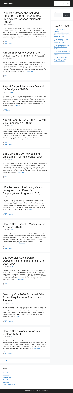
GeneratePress (44, 390)
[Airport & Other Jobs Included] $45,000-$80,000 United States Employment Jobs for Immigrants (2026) (22, 17)
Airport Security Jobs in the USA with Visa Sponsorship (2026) (25, 121)
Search (56, 12)
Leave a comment (8, 43)
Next (8, 361)
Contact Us (6, 375)
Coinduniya (8, 3)
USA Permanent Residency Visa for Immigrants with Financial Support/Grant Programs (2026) (23, 190)
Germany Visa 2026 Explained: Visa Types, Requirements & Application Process (23, 297)
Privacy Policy (7, 377)
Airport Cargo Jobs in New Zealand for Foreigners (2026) (23, 88)
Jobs (62, 3)
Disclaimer (6, 382)
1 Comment (7, 110)
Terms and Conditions (9, 384)
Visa (68, 3)
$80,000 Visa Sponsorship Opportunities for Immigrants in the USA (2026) (23, 260)
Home (56, 3)
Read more (26, 38)
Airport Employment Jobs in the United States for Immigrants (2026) (24, 54)
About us (5, 372)
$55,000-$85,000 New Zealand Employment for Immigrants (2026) (23, 155)
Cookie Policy (6, 380)
